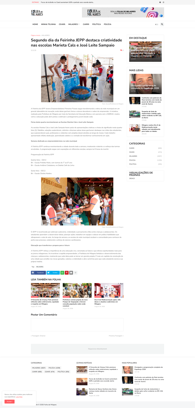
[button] (157, 24)
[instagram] (163, 2)
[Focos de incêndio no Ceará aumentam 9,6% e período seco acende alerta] (81, 381)
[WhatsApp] (62, 273)
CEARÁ (62, 24)
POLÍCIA (107, 24)
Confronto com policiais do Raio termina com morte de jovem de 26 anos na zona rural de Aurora (152, 101)
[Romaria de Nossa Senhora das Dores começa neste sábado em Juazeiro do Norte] (81, 391)
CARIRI (86, 24)
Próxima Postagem (115, 336)
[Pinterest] (67, 273)
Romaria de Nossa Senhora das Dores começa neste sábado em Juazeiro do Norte (103, 391)
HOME (35, 24)
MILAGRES (73, 24)
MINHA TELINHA (48, 24)
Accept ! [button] (9, 401)
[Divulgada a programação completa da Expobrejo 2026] (127, 370)
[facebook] (160, 2)
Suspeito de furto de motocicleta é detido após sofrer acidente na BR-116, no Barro (151, 115)
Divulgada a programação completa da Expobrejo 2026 (149, 368)
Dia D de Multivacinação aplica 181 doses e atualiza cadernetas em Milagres (107, 302)
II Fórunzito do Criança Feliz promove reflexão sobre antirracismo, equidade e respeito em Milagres (45, 302)
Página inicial (35, 35)
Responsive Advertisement (97, 349)
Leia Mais (19, 397)
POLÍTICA (96, 24)
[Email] (71, 273)
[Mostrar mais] (75, 273)
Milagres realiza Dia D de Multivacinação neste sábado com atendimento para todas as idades (151, 128)
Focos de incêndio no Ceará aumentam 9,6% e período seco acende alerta (103, 380)
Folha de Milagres (50, 405)
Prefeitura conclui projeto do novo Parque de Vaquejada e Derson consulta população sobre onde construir (75, 303)
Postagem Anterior (38, 336)
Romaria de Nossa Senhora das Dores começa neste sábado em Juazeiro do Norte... (70, 2)
